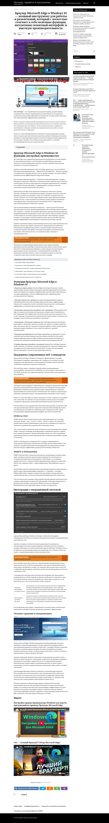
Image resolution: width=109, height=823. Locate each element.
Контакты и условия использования (54, 806)
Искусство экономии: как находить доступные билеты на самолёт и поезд (83, 15)
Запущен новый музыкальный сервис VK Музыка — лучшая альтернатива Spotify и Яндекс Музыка (83, 78)
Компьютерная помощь (73, 3)
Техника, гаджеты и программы (32, 2)
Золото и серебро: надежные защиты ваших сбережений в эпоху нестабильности (82, 35)
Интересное (59, 3)
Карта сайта (18, 806)
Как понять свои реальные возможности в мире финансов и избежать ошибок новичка (83, 21)
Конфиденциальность (31, 806)
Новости (85, 3)
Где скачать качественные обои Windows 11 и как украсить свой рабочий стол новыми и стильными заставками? (84, 134)
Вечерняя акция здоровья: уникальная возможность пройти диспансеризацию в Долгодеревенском (88, 151)
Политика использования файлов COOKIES (28, 811)
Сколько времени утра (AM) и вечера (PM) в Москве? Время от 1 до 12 (84, 90)
